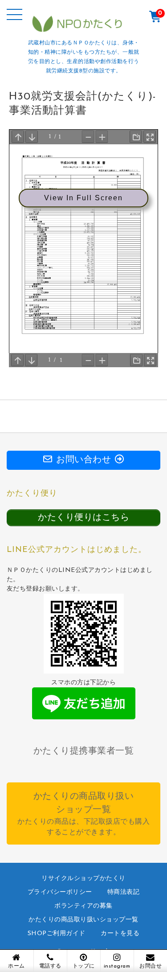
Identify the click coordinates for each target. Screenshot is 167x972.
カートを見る (120, 933)
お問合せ (150, 966)
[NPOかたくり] (83, 30)
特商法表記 (123, 892)
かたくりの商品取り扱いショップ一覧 (83, 919)
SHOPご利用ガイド (57, 933)
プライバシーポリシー (60, 892)
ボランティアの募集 (83, 906)
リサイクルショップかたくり (83, 878)
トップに (84, 966)
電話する (50, 966)
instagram (117, 966)
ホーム (16, 966)
